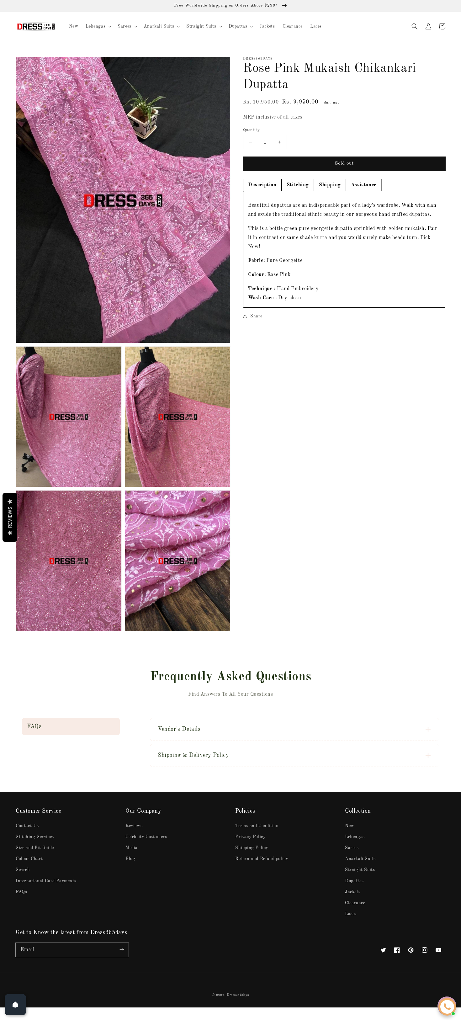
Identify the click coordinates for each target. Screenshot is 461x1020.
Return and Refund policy (261, 859)
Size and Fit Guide (35, 848)
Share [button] (256, 316)
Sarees (352, 848)
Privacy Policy (250, 837)
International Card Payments (46, 881)
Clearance (355, 903)
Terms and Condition (256, 826)
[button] (414, 26)
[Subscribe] (122, 950)
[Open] (15, 1004)
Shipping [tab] (330, 185)
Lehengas (355, 837)
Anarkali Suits (360, 859)
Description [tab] (262, 185)
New (349, 826)
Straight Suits (360, 870)
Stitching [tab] (298, 185)
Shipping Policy (251, 848)
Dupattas (354, 881)
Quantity (251, 130)
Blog (130, 859)
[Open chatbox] (447, 1007)
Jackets (352, 892)
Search (23, 870)
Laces (351, 914)
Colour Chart (29, 859)
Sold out (344, 163)
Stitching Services (35, 837)
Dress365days (238, 994)
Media (131, 848)
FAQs (21, 892)
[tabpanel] (344, 249)
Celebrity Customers (146, 837)
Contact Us (27, 826)
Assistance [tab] (364, 185)
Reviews (133, 826)
